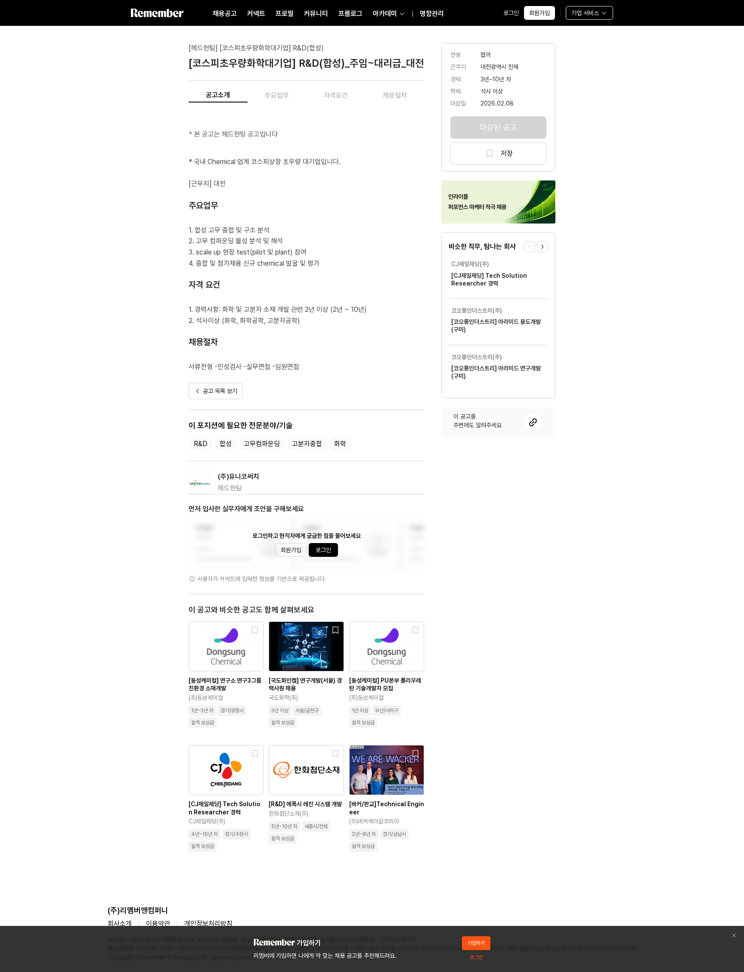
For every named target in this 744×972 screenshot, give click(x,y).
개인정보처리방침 (208, 923)
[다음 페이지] (542, 246)
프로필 (285, 13)
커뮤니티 (316, 13)
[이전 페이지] (529, 246)
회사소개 (120, 923)
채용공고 (225, 13)
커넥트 (256, 13)
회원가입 (539, 12)
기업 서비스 (585, 12)
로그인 (511, 12)
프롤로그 (350, 13)
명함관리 (432, 13)
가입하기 (476, 943)
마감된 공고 (498, 127)
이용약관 (158, 923)
